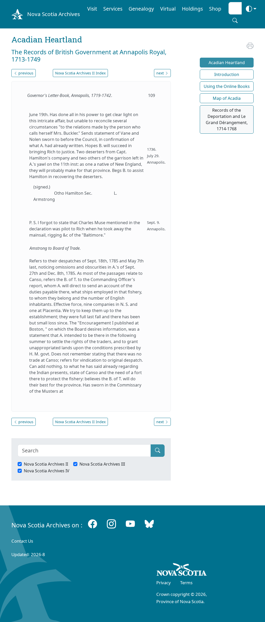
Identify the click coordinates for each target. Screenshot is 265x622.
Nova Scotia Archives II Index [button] (80, 73)
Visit (92, 8)
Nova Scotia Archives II (46, 464)
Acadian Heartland (227, 62)
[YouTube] (130, 524)
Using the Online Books (227, 86)
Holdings (192, 8)
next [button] (160, 73)
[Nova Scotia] (181, 570)
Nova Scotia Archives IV (46, 471)
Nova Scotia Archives (53, 14)
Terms (186, 583)
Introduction (226, 74)
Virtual (168, 8)
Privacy (163, 583)
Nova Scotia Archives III (102, 464)
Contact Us (22, 541)
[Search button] (235, 20)
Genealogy (141, 8)
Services (112, 8)
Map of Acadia (227, 98)
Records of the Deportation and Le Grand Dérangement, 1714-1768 (227, 119)
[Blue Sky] (149, 524)
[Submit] (158, 450)
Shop (215, 8)
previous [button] (25, 73)
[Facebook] (92, 524)
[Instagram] (111, 524)
